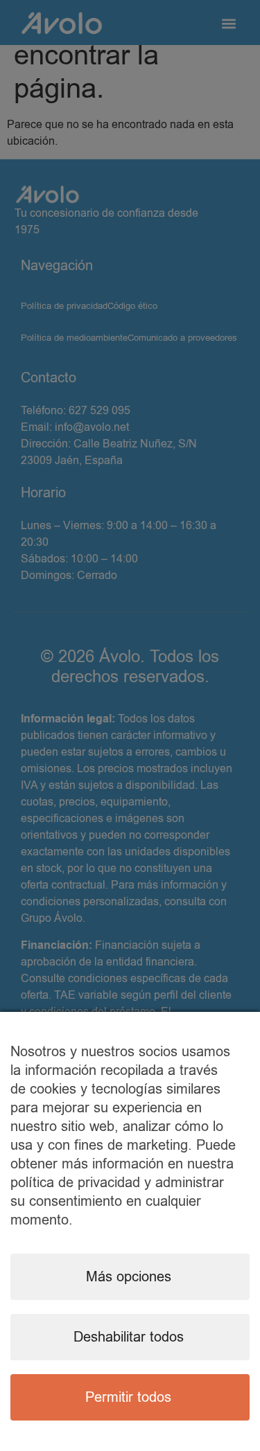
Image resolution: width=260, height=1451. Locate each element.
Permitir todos (128, 1397)
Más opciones (128, 1276)
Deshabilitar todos (128, 1337)
